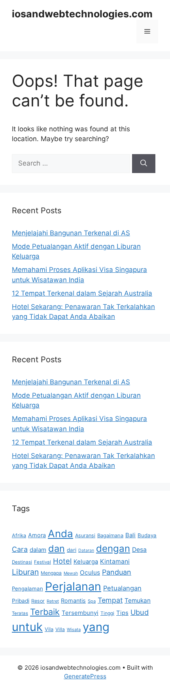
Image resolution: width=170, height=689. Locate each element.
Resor (38, 601)
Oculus (90, 572)
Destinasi (22, 562)
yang (96, 627)
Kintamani (115, 561)
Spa (92, 601)
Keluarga (86, 561)
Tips (122, 612)
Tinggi (107, 613)
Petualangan (122, 588)
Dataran (86, 550)
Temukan (138, 600)
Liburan (25, 572)
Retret (53, 601)
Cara (20, 549)
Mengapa (51, 573)
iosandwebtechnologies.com (82, 14)
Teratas (20, 613)
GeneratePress (85, 676)
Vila (49, 629)
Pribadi (20, 601)
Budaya (147, 535)
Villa (60, 629)
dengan (113, 548)
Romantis (73, 600)
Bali (130, 535)
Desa (139, 549)
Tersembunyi (80, 612)
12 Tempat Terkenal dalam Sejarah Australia (82, 293)
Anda (60, 533)
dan (56, 548)
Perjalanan (73, 586)
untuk (27, 627)
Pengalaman (27, 588)
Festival (42, 562)
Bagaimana (110, 535)
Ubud (139, 612)
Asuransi (85, 535)
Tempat (110, 600)
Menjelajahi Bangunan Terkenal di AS (71, 233)
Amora (37, 535)
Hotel (62, 561)
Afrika (19, 535)
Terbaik (45, 612)
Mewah (71, 573)
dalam (38, 549)
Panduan (116, 572)
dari (71, 550)
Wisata (74, 629)
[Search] (143, 163)
